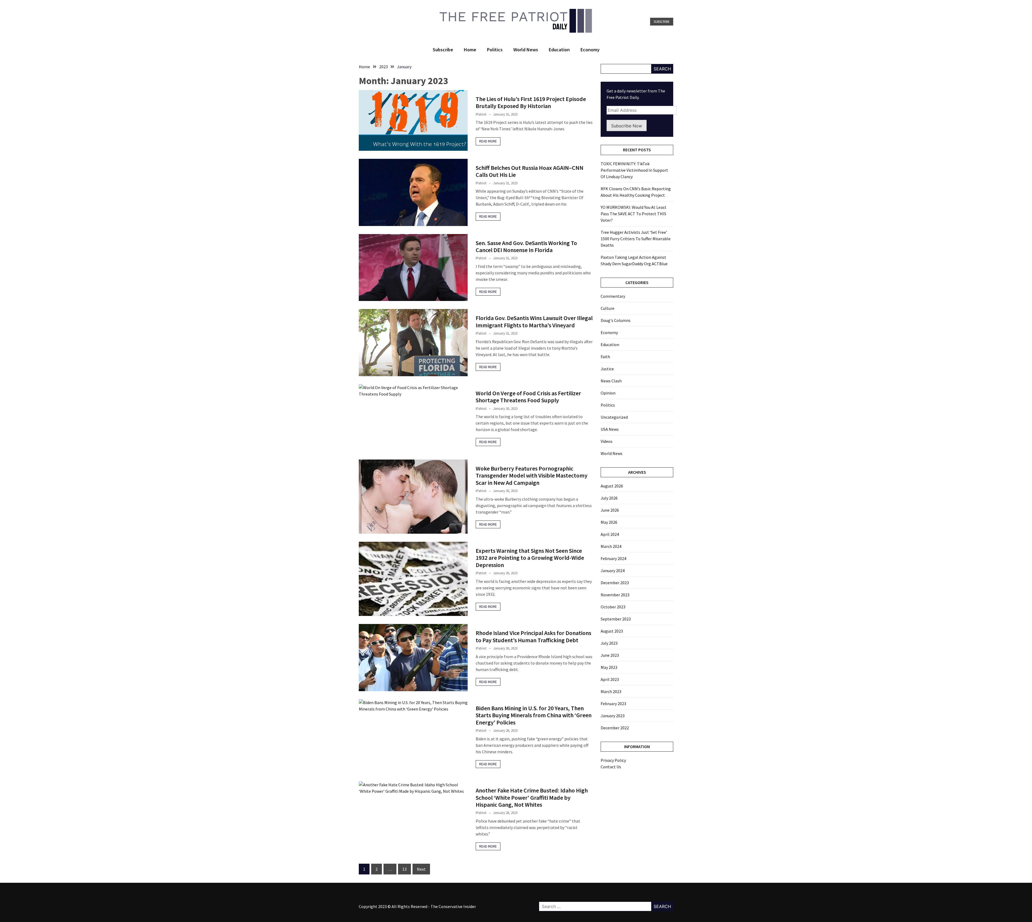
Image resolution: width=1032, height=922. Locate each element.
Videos (606, 441)
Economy (590, 49)
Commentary (613, 296)
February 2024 (613, 558)
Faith (605, 356)
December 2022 (615, 727)
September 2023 (616, 619)
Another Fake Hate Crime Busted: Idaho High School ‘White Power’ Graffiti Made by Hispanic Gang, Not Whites (532, 797)
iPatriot (481, 114)
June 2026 (610, 510)
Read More (488, 141)
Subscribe (662, 21)
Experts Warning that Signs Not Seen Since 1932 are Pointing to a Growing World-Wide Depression (530, 558)
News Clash (611, 380)
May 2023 (609, 667)
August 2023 (612, 631)
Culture (607, 308)
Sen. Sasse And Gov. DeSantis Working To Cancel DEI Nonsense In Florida (526, 246)
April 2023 (610, 679)
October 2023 (613, 606)
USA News (610, 429)
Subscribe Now (626, 125)
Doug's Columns (615, 320)
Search (662, 68)
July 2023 (609, 643)
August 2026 (612, 486)
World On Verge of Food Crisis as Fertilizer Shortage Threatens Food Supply (528, 396)
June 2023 (610, 655)
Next (421, 869)
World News (525, 49)
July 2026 (609, 498)
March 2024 (611, 546)
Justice (607, 368)
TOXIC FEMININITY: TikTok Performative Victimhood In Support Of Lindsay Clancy (634, 170)
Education (559, 49)
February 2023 (613, 703)
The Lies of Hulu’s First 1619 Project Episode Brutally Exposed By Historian (531, 102)
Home (470, 49)
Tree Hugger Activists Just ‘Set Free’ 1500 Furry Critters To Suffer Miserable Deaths (636, 238)
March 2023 (611, 691)
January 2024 (613, 570)
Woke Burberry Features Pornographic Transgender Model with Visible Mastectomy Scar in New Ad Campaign (531, 475)
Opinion (608, 393)
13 (404, 869)
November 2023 (615, 594)
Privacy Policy (613, 760)
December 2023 (615, 582)
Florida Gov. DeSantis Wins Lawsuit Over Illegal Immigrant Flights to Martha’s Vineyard (534, 321)
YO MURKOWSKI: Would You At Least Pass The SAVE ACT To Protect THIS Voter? (633, 214)
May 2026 (609, 522)
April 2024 (610, 534)
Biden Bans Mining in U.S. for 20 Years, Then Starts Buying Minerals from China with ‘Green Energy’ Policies (534, 715)
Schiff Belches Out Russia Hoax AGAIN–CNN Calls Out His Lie (529, 171)
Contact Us (611, 766)
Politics (495, 49)
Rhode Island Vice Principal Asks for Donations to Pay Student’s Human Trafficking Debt (533, 636)
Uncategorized (614, 417)
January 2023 (613, 715)
